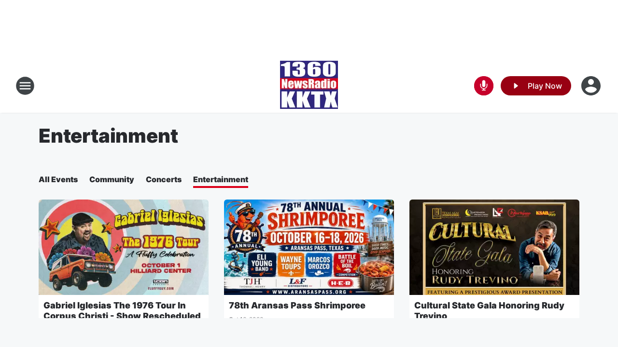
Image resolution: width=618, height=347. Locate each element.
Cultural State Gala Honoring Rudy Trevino (489, 310)
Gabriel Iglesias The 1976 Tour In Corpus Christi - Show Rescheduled (122, 310)
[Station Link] (309, 86)
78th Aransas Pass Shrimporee (297, 305)
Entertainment (220, 179)
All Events (58, 179)
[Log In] (592, 85)
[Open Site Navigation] (25, 85)
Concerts (164, 179)
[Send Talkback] (483, 85)
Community (111, 179)
